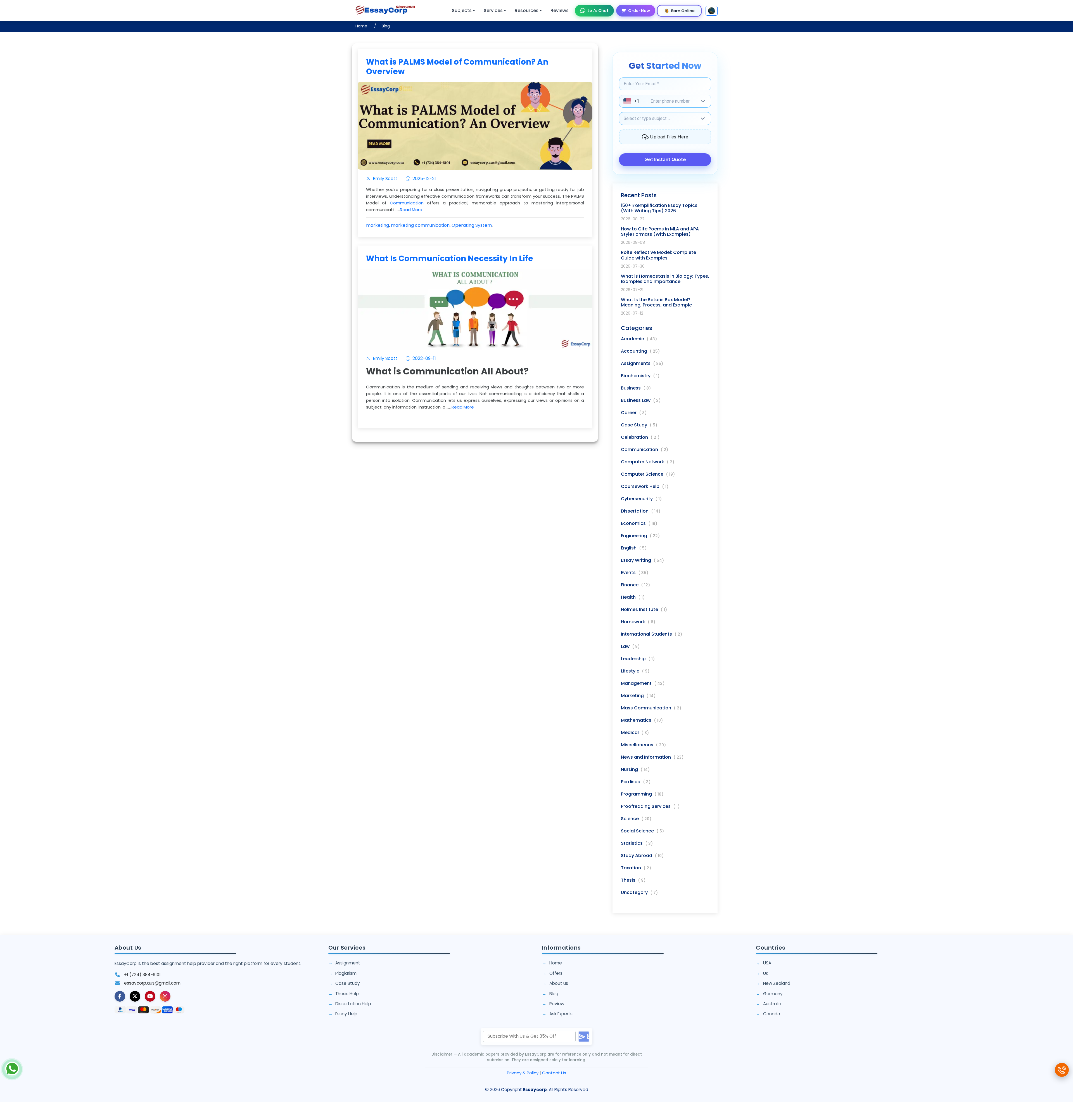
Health (633, 597)
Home (361, 26)
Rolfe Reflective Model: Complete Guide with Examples (658, 255)
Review (556, 1004)
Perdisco (636, 781)
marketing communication (420, 225)
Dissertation (640, 511)
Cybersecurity (641, 498)
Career (634, 412)
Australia (772, 1004)
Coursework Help (644, 486)
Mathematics (642, 720)
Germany (773, 994)
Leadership (638, 658)
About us (558, 983)
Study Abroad (642, 855)
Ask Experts (561, 1014)
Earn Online (683, 10)
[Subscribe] (584, 1036)
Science (636, 818)
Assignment (347, 963)
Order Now (639, 10)
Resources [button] (526, 10)
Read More (411, 210)
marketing (377, 225)
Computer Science (648, 474)
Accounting (640, 351)
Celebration (640, 437)
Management (642, 683)
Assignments (642, 363)
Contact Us (554, 1073)
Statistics (637, 843)
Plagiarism (346, 973)
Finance (635, 585)
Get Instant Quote (665, 159)
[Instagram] (165, 996)
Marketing (638, 695)
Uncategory (639, 892)
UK (765, 973)
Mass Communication (651, 708)
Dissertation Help (353, 1004)
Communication (407, 203)
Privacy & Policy (522, 1073)
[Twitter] (135, 996)
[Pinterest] (150, 996)
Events (634, 572)
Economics (639, 523)
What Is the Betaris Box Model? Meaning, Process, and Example (656, 302)
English (634, 548)
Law (630, 646)
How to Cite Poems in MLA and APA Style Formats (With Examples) (660, 231)
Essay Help (346, 1014)
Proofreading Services (650, 806)
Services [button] (493, 10)
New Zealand (776, 983)
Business (636, 388)
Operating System (472, 225)
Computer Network (647, 462)
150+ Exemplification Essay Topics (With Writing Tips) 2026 (659, 208)
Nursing (635, 769)
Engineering (640, 535)
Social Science (642, 831)
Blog (386, 26)
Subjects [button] (462, 10)
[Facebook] (120, 996)
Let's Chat (598, 10)
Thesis (633, 880)
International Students (651, 634)
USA (767, 963)
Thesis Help (347, 994)
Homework (638, 622)
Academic (639, 339)
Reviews (559, 10)
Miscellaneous (643, 745)
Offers (555, 973)
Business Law (641, 400)
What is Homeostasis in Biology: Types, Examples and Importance (665, 279)
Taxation (636, 868)
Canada (771, 1014)
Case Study (639, 425)
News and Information (652, 757)
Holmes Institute (644, 609)
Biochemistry (640, 375)
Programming (642, 794)
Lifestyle (635, 671)
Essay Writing (642, 560)
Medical (635, 732)
